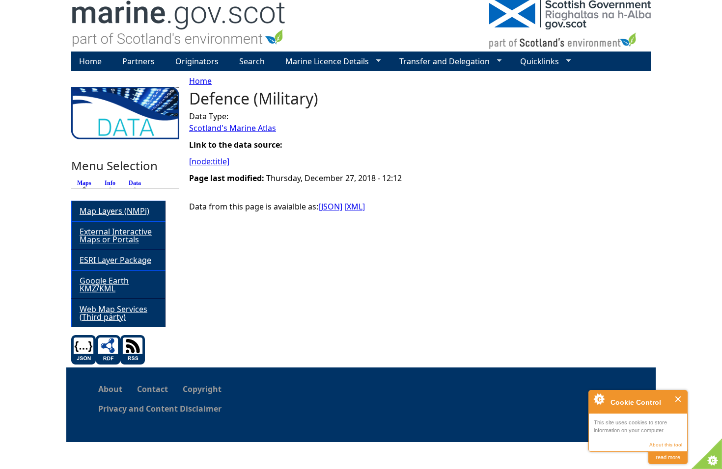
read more (668, 457)
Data (135, 183)
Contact (152, 389)
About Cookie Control (599, 399)
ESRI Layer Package (115, 260)
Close (678, 399)
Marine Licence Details (323, 61)
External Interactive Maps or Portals (116, 235)
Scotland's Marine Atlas (232, 128)
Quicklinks (535, 61)
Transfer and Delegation (440, 61)
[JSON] (330, 206)
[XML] (354, 206)
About (110, 389)
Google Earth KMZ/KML (104, 284)
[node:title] (209, 161)
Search (252, 61)
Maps (86, 183)
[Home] (179, 26)
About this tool (665, 444)
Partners (138, 61)
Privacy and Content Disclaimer (160, 408)
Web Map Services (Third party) (113, 313)
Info (110, 183)
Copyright (202, 389)
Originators (197, 61)
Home (200, 81)
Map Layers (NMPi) (114, 211)
